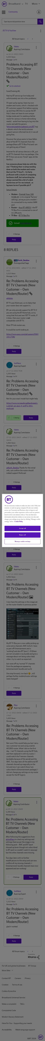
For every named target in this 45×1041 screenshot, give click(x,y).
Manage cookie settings (22, 541)
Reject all (22, 535)
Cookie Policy (18, 521)
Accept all (22, 528)
